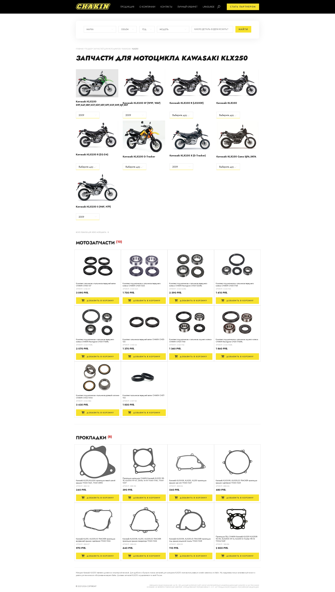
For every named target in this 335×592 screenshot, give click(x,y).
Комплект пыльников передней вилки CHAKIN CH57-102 (144, 396)
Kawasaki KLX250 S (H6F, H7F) (93, 206)
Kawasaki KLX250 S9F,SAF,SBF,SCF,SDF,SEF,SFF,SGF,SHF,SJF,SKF (97, 103)
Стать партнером (243, 6)
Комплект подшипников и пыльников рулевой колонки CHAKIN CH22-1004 (97, 396)
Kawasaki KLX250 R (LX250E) (187, 103)
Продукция (127, 6)
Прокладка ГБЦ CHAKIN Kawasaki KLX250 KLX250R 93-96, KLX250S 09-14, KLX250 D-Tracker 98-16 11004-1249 (236, 539)
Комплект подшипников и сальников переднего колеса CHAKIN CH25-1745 (235, 284)
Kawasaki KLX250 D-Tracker (139, 156)
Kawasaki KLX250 (226, 103)
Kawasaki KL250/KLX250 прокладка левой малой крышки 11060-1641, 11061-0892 (95, 481)
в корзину (100, 300)
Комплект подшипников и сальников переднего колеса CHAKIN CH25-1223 (142, 284)
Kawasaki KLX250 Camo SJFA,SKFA (236, 156)
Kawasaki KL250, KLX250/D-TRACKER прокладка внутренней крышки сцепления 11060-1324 (95, 540)
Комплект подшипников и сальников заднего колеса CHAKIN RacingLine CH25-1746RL (237, 340)
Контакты (166, 6)
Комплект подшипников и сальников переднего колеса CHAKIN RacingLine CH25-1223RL (188, 284)
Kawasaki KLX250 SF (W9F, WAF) (141, 103)
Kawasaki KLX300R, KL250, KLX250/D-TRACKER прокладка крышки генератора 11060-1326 (142, 540)
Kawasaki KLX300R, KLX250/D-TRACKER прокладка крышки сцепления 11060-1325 (236, 481)
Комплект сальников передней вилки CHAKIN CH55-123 (144, 340)
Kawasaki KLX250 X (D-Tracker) (188, 155)
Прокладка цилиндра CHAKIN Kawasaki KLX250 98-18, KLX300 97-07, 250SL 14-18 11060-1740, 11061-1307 (143, 480)
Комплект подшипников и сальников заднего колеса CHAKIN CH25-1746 (190, 340)
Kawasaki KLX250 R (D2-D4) (92, 154)
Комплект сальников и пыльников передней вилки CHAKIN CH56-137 (96, 284)
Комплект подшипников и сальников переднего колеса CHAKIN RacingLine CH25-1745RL (95, 340)
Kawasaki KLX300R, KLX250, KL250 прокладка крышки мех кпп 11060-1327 (187, 481)
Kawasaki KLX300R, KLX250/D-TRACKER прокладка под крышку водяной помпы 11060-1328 (190, 540)
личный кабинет (187, 6)
